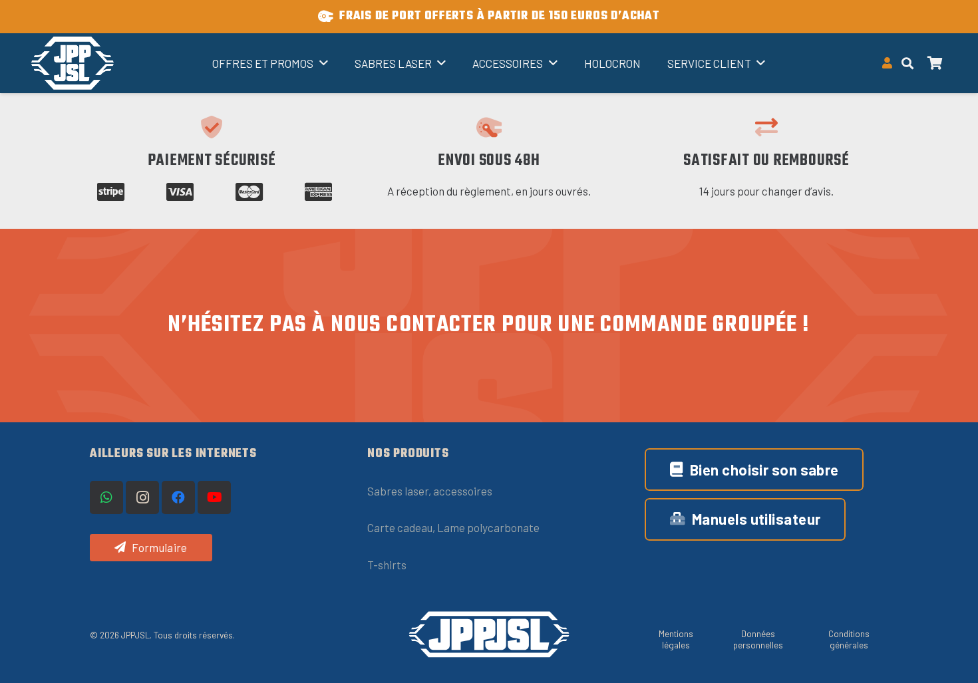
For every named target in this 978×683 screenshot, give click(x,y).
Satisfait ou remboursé (766, 161)
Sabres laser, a (403, 490)
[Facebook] (178, 497)
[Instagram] (142, 497)
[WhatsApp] (106, 497)
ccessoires (465, 490)
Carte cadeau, (402, 527)
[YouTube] (214, 497)
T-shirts (387, 564)
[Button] (887, 63)
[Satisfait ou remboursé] (766, 127)
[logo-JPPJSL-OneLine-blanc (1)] (489, 635)
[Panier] (935, 63)
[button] (907, 63)
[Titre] (72, 63)
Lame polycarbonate (488, 527)
